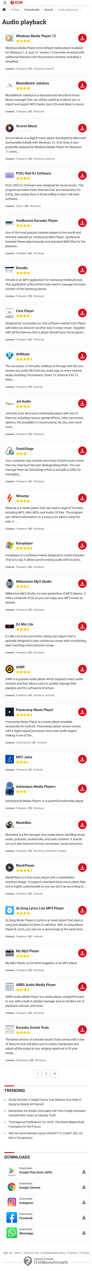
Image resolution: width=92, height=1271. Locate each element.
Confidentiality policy (53, 1252)
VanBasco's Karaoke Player (37, 221)
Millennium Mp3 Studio (34, 582)
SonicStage (25, 449)
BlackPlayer (25, 865)
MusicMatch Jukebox (32, 83)
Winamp (22, 496)
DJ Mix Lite (24, 624)
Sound (48, 9)
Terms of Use (31, 1252)
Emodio (22, 268)
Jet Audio (23, 401)
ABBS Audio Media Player (36, 985)
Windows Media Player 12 (36, 36)
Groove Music (26, 126)
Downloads (31, 9)
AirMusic (23, 354)
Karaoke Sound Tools (32, 1028)
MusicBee (23, 823)
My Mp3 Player (27, 951)
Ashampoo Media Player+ (36, 787)
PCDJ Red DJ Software (33, 173)
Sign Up (7, 1252)
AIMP (20, 667)
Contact (72, 1252)
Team (18, 1252)
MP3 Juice (24, 757)
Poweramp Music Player (34, 710)
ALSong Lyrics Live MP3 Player (40, 908)
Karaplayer (24, 543)
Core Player (25, 311)
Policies (84, 1252)
